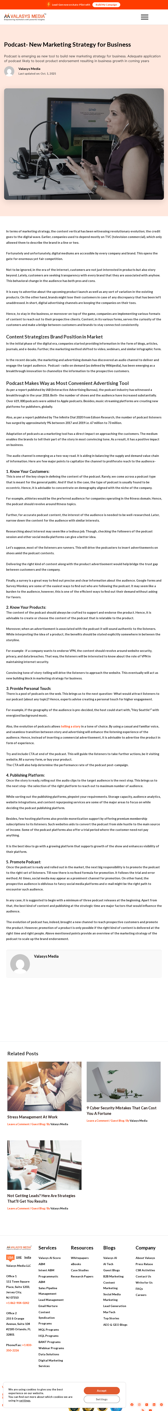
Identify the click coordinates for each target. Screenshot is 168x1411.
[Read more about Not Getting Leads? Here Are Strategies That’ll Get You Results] (44, 1165)
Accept (102, 1390)
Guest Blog (38, 1124)
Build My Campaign (106, 4)
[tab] (10, 1257)
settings (24, 1400)
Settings (102, 1399)
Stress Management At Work (32, 1117)
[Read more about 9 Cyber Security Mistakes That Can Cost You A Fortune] (124, 1082)
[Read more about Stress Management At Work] (44, 1086)
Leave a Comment (18, 1124)
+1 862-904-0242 (17, 1303)
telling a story (71, 726)
